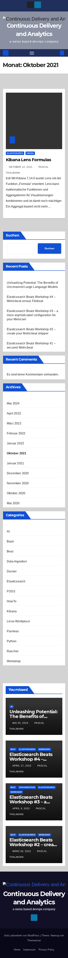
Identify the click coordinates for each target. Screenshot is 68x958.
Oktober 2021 (16, 453)
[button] (56, 52)
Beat (10, 551)
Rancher (13, 651)
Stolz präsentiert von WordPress (22, 935)
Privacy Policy (46, 949)
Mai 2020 (13, 503)
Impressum (29, 949)
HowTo (11, 601)
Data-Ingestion (17, 561)
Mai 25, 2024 (20, 723)
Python (11, 641)
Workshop (14, 661)
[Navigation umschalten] (32, 53)
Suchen (12, 235)
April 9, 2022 (21, 808)
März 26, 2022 (22, 851)
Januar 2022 (15, 443)
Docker (12, 571)
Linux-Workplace (18, 621)
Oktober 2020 (16, 493)
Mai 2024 (13, 403)
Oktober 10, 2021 (21, 167)
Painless (13, 631)
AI (8, 531)
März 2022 (14, 423)
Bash (10, 541)
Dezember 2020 (18, 473)
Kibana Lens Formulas (28, 159)
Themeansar (34, 940)
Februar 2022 (16, 433)
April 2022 (14, 413)
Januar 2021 (15, 463)
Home (17, 949)
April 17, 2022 (22, 765)
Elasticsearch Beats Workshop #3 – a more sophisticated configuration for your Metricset (32, 315)
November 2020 (18, 483)
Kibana (30, 153)
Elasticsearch (15, 153)
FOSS (11, 591)
